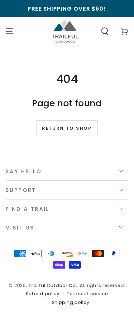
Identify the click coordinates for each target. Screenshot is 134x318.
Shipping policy (70, 302)
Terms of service (87, 294)
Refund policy (43, 294)
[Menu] (9, 31)
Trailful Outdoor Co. (52, 285)
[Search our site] (104, 31)
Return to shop (67, 128)
